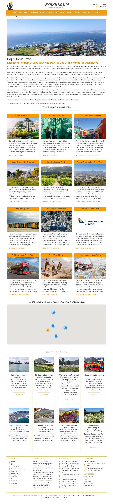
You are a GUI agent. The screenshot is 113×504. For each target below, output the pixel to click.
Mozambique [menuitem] (53, 12)
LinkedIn (14, 483)
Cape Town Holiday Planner (86, 155)
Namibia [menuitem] (26, 12)
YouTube (14, 476)
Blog (12, 464)
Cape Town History (50, 294)
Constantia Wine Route (51, 201)
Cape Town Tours (49, 155)
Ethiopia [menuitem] (97, 12)
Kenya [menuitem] (90, 12)
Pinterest (14, 481)
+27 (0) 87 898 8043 (99, 5)
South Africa (16, 17)
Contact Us (102, 7)
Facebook (14, 471)
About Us (14, 462)
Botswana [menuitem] (34, 12)
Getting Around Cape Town (19, 294)
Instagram (14, 474)
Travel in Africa (16, 467)
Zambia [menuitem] (61, 12)
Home (8, 17)
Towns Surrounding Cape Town (88, 201)
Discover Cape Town (16, 248)
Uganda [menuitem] (76, 12)
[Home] (18, 5)
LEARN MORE (19, 394)
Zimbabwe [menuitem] (43, 12)
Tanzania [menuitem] (69, 12)
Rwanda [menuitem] (83, 12)
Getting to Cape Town (84, 248)
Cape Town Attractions (51, 248)
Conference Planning (18, 469)
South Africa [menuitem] (17, 12)
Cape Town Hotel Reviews (18, 201)
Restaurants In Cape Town (86, 294)
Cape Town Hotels (16, 155)
